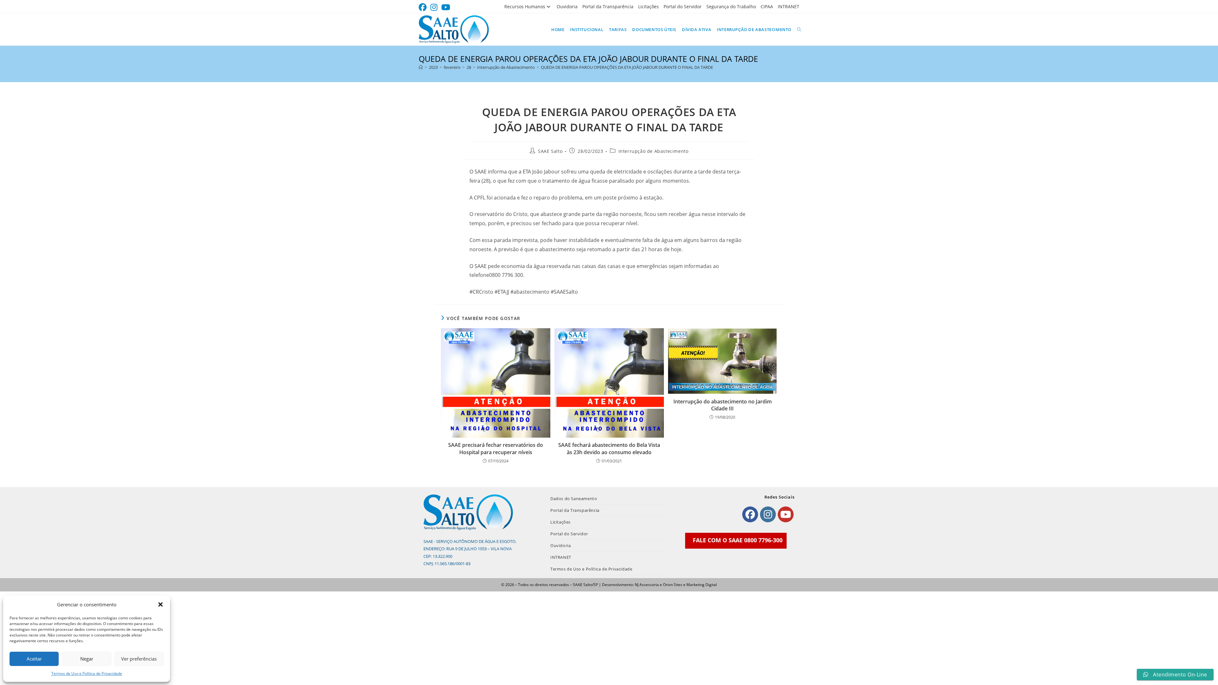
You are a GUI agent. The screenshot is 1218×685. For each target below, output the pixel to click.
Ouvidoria (567, 6)
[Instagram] (768, 514)
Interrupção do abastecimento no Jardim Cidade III (722, 405)
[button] (160, 604)
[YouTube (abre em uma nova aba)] (445, 7)
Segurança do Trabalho (731, 6)
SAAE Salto (550, 151)
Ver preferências (139, 659)
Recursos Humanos (524, 6)
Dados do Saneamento (573, 498)
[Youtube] (786, 514)
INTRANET (788, 6)
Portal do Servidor (683, 6)
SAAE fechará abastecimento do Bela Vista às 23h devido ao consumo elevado (609, 448)
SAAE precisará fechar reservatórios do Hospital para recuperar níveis (495, 448)
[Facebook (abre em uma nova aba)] (424, 7)
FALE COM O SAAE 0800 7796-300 (738, 540)
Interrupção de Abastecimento (654, 151)
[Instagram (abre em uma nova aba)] (434, 7)
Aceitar (34, 659)
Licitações (648, 6)
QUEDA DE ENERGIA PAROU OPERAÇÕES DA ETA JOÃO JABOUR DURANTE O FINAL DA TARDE (627, 67)
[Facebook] (750, 514)
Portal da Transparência (607, 6)
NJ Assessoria (647, 584)
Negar (86, 659)
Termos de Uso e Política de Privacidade (86, 673)
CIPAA (767, 6)
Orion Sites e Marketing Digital (690, 584)
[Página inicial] (421, 67)
